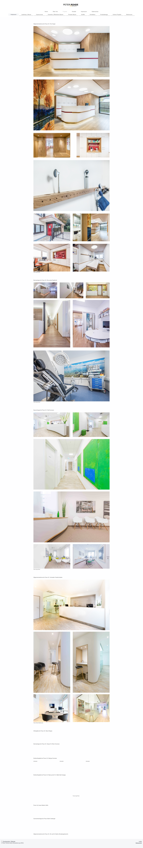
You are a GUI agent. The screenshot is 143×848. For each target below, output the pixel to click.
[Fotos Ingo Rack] (51, 258)
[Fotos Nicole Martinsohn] (51, 708)
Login (140, 841)
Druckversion (6, 841)
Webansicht (139, 843)
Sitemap (13, 841)
